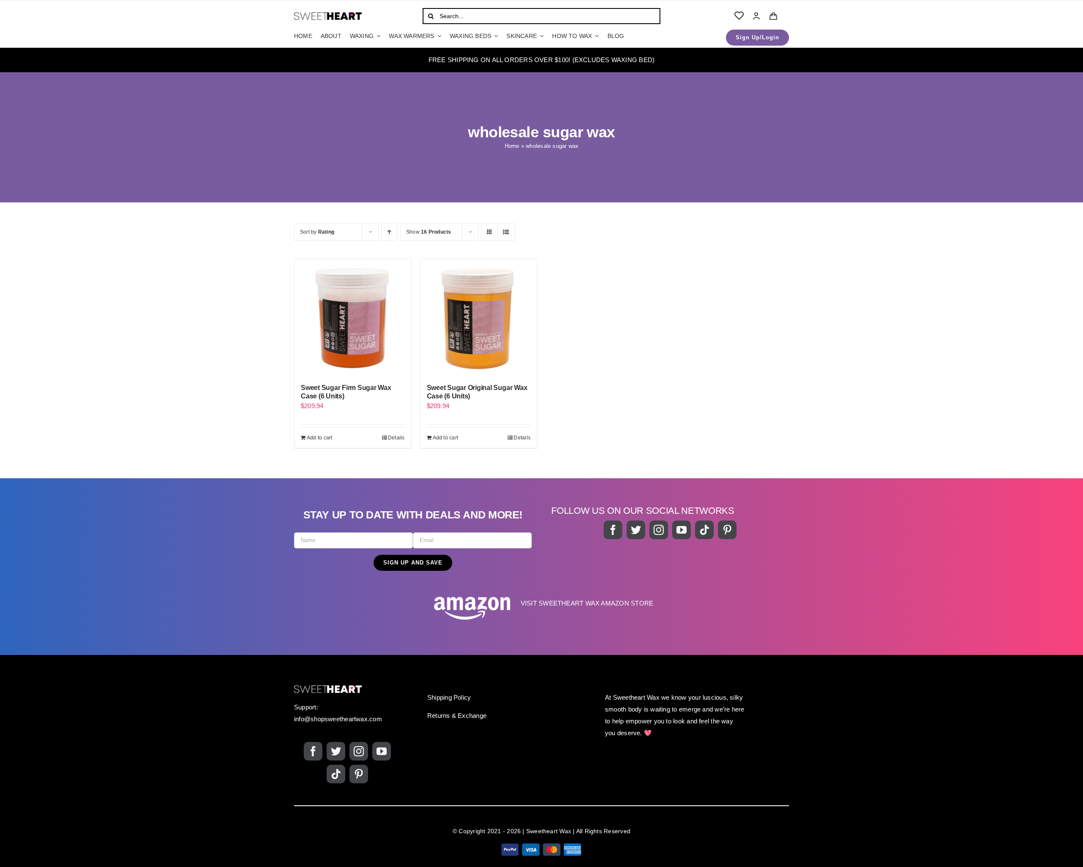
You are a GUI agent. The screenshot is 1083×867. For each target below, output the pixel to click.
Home (512, 146)
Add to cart (319, 438)
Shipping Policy (449, 697)
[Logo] (328, 15)
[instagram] (658, 530)
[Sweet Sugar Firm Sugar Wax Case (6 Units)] (352, 317)
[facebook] (613, 530)
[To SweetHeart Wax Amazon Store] (541, 607)
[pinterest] (727, 530)
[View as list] (506, 232)
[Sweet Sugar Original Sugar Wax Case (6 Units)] (479, 317)
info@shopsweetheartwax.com (338, 718)
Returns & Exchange (457, 715)
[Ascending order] (389, 232)
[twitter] (636, 530)
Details (396, 438)
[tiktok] (704, 530)
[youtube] (681, 530)
